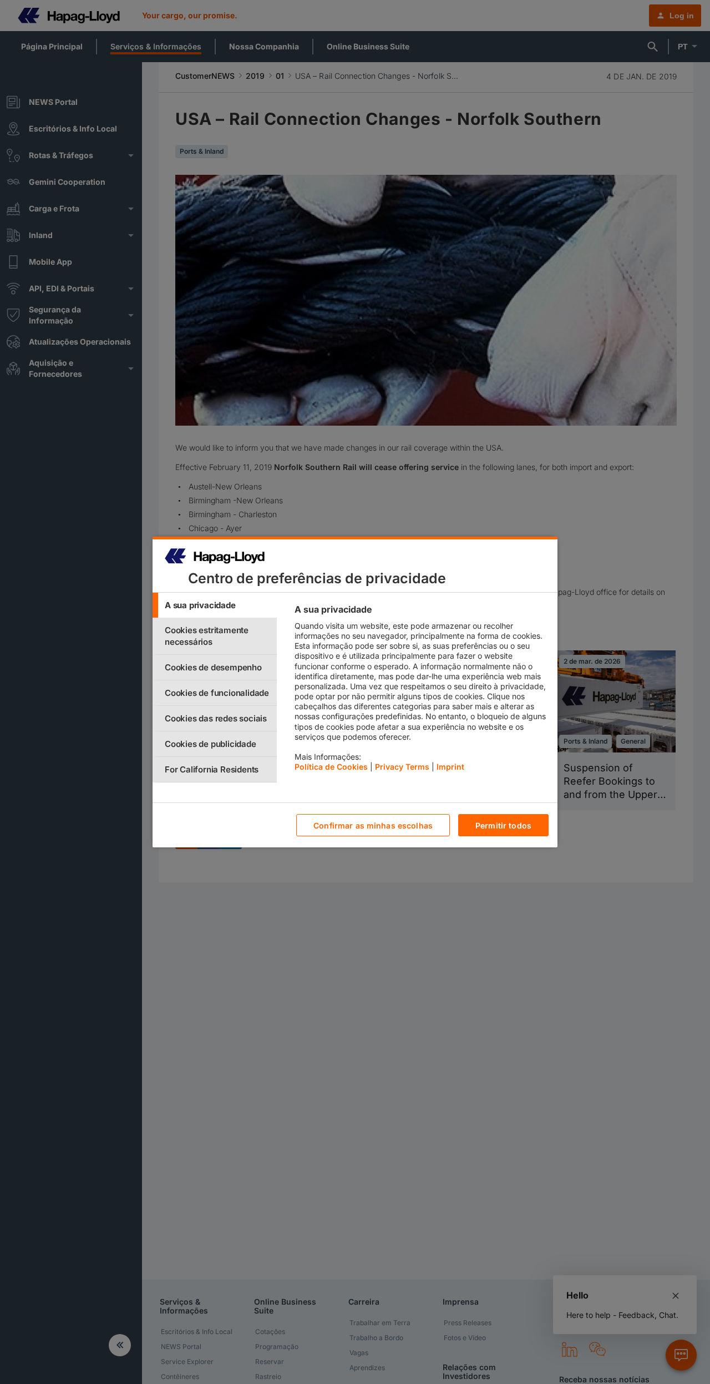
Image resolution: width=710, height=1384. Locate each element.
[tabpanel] (421, 691)
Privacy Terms (402, 766)
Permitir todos (503, 825)
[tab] (215, 605)
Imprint (450, 766)
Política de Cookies (331, 766)
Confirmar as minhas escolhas (373, 825)
